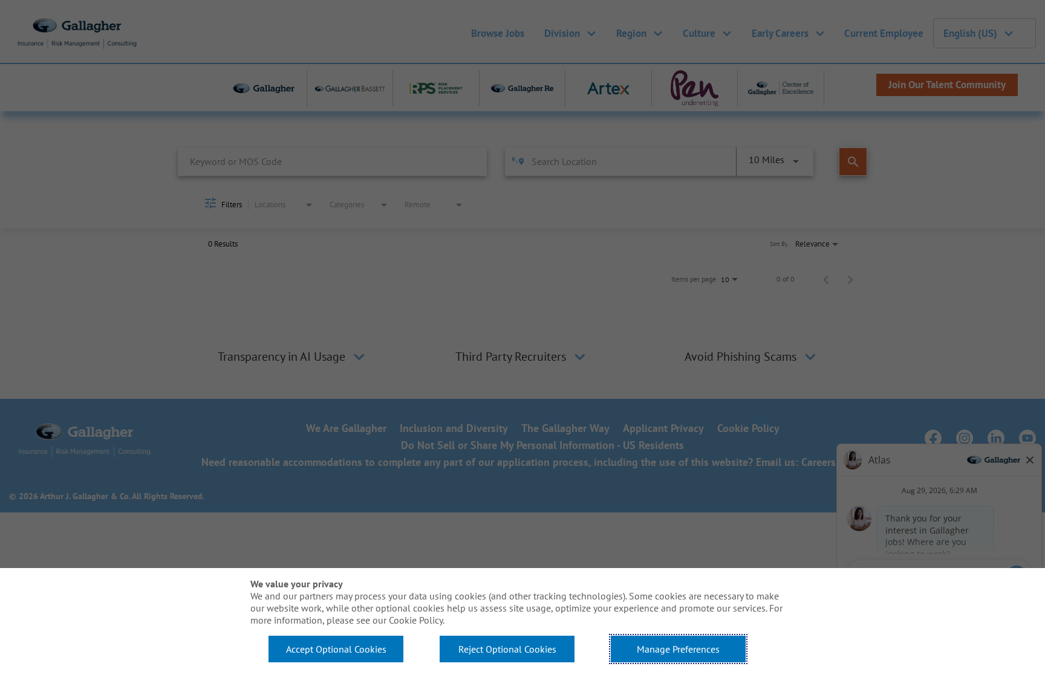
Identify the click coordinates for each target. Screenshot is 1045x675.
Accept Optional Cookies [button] (336, 649)
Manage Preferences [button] (678, 649)
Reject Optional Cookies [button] (507, 649)
